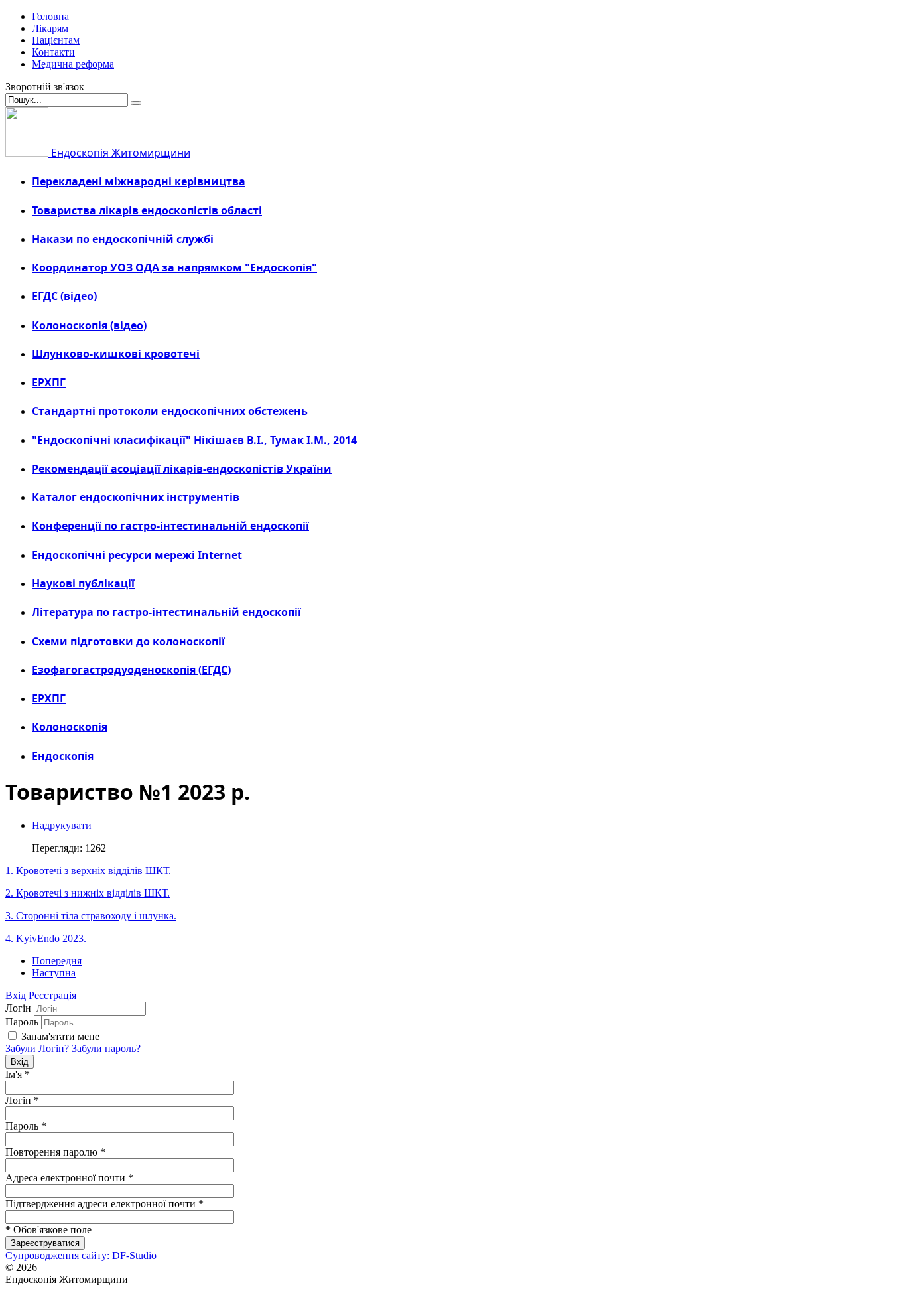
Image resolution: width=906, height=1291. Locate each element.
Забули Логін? (37, 1048)
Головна (50, 16)
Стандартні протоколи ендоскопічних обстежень (170, 411)
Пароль (21, 1021)
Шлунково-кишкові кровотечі (116, 353)
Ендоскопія (63, 756)
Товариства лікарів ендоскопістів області (147, 210)
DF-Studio (134, 1255)
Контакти (53, 52)
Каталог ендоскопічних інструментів (135, 497)
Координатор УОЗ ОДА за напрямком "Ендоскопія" (174, 267)
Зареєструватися (45, 1243)
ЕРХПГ (49, 382)
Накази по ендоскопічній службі (123, 239)
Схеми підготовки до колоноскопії (128, 641)
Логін (18, 1008)
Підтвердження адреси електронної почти (104, 1203)
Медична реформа (73, 64)
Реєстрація (52, 995)
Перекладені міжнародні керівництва (138, 181)
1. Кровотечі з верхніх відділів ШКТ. (88, 870)
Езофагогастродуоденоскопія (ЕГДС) (131, 669)
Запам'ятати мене (60, 1036)
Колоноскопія (69, 727)
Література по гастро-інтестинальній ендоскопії (166, 612)
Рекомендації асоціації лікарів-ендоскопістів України (182, 468)
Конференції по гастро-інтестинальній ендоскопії (170, 525)
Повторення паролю (55, 1152)
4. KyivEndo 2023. (45, 938)
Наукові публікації (83, 583)
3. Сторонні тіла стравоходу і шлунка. (90, 915)
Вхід (15, 995)
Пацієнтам (56, 40)
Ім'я (17, 1074)
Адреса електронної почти (69, 1177)
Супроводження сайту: (57, 1255)
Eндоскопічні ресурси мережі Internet (137, 555)
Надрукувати (62, 825)
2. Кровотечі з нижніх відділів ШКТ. (87, 893)
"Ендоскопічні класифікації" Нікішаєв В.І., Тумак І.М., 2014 (194, 440)
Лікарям (50, 28)
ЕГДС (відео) (64, 296)
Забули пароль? (106, 1048)
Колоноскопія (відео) (89, 325)
